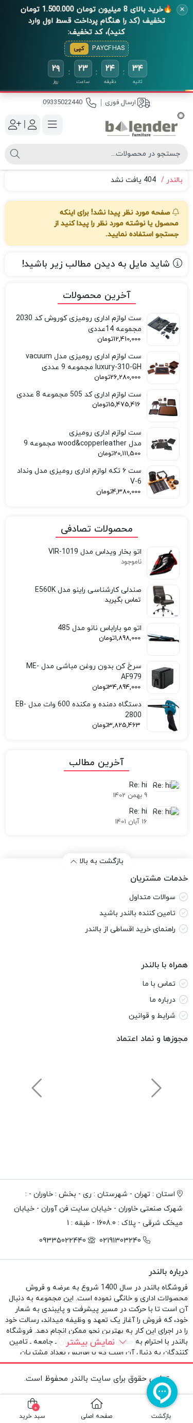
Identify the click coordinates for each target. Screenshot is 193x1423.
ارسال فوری (120, 102)
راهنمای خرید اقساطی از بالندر (130, 929)
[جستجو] (15, 154)
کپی (79, 48)
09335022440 (62, 102)
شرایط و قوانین (152, 1016)
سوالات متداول (152, 897)
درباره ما (163, 1000)
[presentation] (155, 1083)
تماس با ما (159, 984)
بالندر (174, 180)
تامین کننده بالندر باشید (137, 913)
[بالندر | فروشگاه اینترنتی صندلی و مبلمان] (145, 125)
